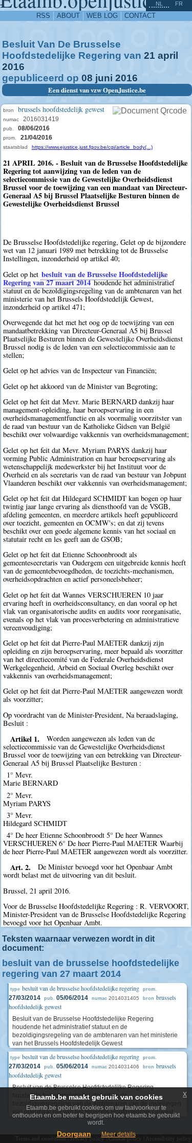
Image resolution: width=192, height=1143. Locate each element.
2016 (13, 66)
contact (140, 15)
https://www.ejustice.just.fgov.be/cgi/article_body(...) (92, 147)
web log (102, 15)
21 (149, 55)
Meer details (118, 1134)
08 (87, 78)
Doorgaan (74, 1134)
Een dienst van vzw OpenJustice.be (97, 90)
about (68, 15)
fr (179, 4)
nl (159, 4)
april (168, 55)
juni (104, 78)
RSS (43, 15)
